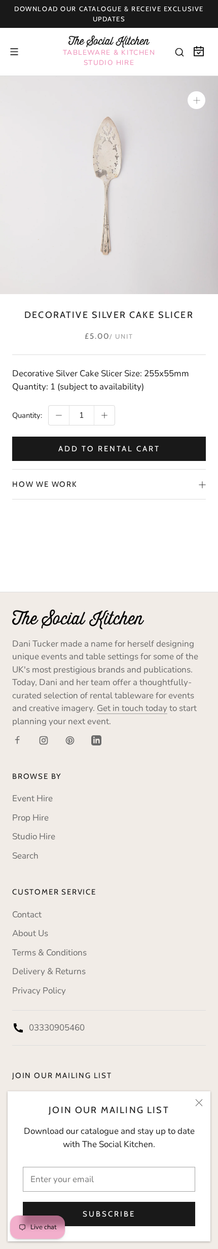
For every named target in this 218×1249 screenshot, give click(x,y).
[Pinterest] (70, 739)
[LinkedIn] (96, 739)
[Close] (199, 1103)
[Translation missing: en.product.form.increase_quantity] (104, 415)
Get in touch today (132, 708)
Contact (27, 914)
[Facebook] (17, 739)
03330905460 (57, 1027)
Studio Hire (33, 836)
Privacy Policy (39, 990)
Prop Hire (30, 818)
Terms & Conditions (49, 952)
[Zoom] (196, 100)
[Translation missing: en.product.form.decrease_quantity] (59, 415)
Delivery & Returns (49, 971)
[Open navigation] (14, 51)
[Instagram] (44, 739)
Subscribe (109, 1214)
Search (25, 856)
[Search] (179, 52)
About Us (30, 933)
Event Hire (32, 798)
